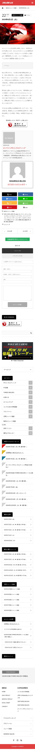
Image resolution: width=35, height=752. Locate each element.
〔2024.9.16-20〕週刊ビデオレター (13, 647)
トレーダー (18, 218)
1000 (5, 214)
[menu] (32, 2)
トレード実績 (8, 729)
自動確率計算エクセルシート (17, 239)
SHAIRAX (21, 746)
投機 (19, 220)
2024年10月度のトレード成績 (12, 589)
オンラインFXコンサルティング (14, 148)
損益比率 (26, 220)
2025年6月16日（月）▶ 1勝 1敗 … (17, 499)
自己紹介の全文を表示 (16, 185)
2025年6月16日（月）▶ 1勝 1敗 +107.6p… (15, 565)
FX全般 (17, 387)
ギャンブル (28, 214)
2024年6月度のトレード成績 (11, 610)
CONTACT (4, 706)
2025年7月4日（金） (12, 487)
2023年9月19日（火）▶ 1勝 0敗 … (17, 481)
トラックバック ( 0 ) (17, 255)
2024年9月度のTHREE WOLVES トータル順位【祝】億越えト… (16, 635)
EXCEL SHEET (6, 702)
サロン (21, 216)
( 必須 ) (7, 269)
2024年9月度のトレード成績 (11, 594)
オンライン (21, 214)
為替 (7, 221)
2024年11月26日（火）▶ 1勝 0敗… (17, 505)
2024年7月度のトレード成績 (11, 605)
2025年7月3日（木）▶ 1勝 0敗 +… (17, 446)
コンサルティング (13, 216)
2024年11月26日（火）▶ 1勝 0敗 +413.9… (15, 570)
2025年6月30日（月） (10, 540)
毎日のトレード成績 (17, 15)
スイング (25, 216)
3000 (11, 214)
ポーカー (12, 220)
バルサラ (24, 218)
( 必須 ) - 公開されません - (12, 274)
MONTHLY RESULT (7, 699)
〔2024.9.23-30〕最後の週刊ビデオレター (15, 642)
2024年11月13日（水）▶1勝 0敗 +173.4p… (15, 575)
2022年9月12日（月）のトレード (16, 493)
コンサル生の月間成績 (17, 407)
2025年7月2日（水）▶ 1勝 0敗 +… (17, 459)
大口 (17, 220)
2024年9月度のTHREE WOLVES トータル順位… (19, 474)
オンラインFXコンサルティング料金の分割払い (19, 466)
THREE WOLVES (17, 392)
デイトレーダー (11, 218)
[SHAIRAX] (8, 3)
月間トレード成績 (17, 416)
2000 (8, 214)
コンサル (6, 216)
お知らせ (17, 397)
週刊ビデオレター (17, 433)
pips (17, 214)
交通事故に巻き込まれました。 (15, 453)
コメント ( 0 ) (17, 250)
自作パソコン (17, 428)
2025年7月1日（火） (9, 535)
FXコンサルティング (17, 383)
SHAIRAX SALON (9, 734)
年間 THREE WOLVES (23, 705)
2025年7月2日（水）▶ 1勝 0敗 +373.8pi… (15, 530)
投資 (22, 220)
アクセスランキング (10, 718)
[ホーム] (2, 8)
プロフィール (8, 723)
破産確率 (11, 221)
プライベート (17, 411)
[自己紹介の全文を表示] (26, 184)
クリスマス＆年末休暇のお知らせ (12, 629)
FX (14, 214)
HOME (3, 691)
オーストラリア (17, 402)
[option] (17, 675)
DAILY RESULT (6, 695)
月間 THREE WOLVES (23, 701)
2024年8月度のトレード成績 (11, 599)
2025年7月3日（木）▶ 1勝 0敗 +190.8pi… (15, 524)
